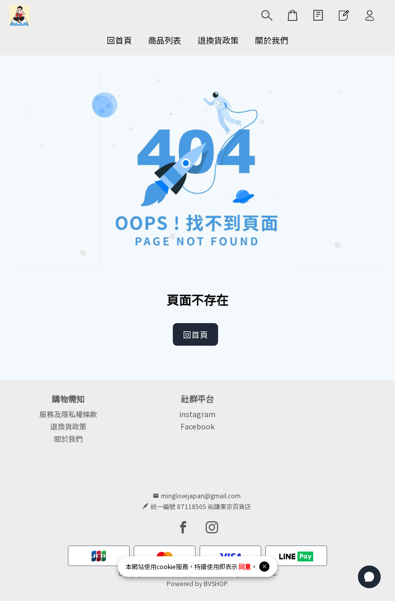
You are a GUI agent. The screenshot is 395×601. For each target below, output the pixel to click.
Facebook (197, 426)
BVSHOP (215, 583)
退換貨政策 (68, 426)
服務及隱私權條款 (68, 414)
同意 (245, 566)
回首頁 (195, 334)
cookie (166, 566)
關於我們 (68, 439)
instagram (197, 414)
